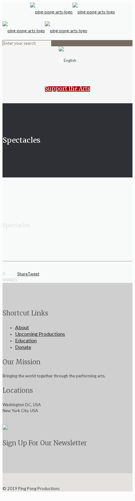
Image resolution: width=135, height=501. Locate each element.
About (22, 327)
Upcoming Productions (40, 334)
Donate (23, 347)
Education (26, 340)
